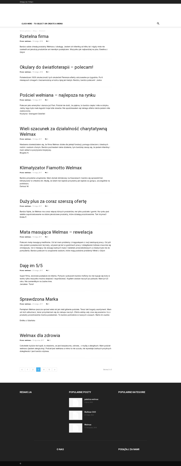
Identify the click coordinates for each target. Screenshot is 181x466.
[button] (158, 24)
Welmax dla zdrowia (40, 335)
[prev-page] (22, 369)
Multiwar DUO (90, 412)
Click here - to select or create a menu (42, 23)
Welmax (87, 425)
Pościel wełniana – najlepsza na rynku (57, 95)
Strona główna (25, 31)
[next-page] (54, 369)
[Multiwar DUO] (75, 415)
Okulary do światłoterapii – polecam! (56, 67)
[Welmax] (75, 428)
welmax (28, 41)
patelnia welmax (91, 399)
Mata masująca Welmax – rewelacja (56, 232)
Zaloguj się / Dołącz (26, 2)
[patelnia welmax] (75, 402)
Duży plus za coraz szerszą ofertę (53, 201)
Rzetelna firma (34, 36)
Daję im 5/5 (31, 265)
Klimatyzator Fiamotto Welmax (51, 167)
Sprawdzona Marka (39, 299)
